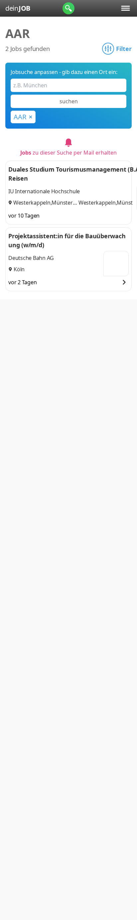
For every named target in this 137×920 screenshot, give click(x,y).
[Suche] (68, 8)
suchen (69, 101)
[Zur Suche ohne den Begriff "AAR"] (31, 117)
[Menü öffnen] (125, 8)
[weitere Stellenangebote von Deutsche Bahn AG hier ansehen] (116, 264)
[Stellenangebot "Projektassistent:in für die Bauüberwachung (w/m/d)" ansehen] (124, 282)
